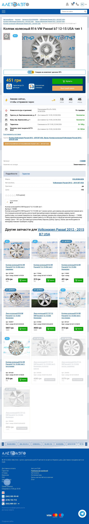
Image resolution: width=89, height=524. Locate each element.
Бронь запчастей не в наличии (42, 477)
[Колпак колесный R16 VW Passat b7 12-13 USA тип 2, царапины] (17, 250)
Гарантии (5, 471)
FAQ (3, 477)
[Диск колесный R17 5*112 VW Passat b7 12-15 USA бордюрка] (44, 298)
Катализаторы (36, 475)
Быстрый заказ (67, 88)
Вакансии (5, 475)
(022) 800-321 (13, 504)
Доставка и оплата (9, 468)
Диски (46, 138)
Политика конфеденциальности (13, 508)
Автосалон (35, 473)
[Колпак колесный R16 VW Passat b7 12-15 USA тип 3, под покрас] (72, 298)
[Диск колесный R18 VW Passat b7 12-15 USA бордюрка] (17, 298)
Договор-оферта (8, 510)
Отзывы (4, 473)
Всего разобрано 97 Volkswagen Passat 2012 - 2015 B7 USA (27, 144)
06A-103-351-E (24, 444)
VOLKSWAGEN (78, 179)
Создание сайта (7, 521)
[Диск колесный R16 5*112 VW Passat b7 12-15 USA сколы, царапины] (72, 347)
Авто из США (35, 468)
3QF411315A (72, 444)
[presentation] (3, 444)
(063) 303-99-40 (12, 496)
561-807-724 (48, 444)
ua (86, 4)
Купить (68, 81)
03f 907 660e (83, 444)
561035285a (60, 444)
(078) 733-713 (11, 500)
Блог (33, 479)
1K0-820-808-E (11, 444)
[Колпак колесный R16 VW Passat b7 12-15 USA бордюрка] (72, 250)
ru (82, 4)
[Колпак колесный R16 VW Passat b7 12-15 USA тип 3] (44, 250)
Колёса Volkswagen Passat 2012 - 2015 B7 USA (26, 138)
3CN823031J (36, 444)
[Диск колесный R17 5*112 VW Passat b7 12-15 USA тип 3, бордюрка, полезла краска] (44, 347)
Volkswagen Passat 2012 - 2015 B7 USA (68, 183)
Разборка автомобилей (39, 471)
